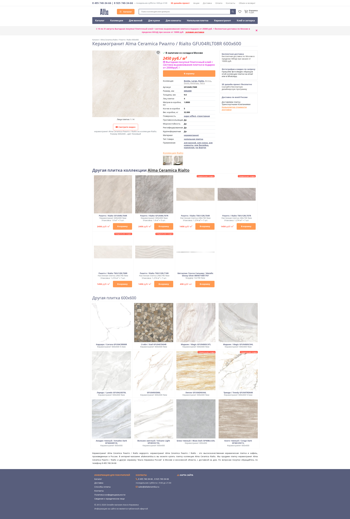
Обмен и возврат (247, 3)
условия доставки (195, 32)
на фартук (201, 147)
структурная (203, 116)
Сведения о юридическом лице (109, 498)
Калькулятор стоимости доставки (234, 108)
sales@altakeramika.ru (148, 486)
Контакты (230, 3)
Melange (194, 83)
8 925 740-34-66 (123, 3)
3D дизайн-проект (180, 3)
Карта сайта (186, 475)
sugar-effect (190, 116)
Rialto (201, 81)
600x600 (188, 91)
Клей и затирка (246, 20)
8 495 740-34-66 (101, 3)
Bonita (187, 81)
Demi (186, 83)
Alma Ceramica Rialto (168, 170)
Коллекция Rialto (173, 153)
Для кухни (154, 20)
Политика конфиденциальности (109, 494)
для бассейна (201, 145)
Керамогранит (222, 20)
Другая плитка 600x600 (114, 297)
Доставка (207, 3)
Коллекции (116, 20)
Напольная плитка (197, 20)
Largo (194, 81)
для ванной (190, 142)
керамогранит (191, 135)
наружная (189, 147)
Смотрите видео (126, 127)
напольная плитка (193, 139)
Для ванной (135, 20)
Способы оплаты (102, 486)
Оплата (218, 3)
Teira (202, 83)
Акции (196, 3)
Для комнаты (173, 20)
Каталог (127, 11)
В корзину (189, 73)
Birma (208, 81)
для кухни (202, 142)
